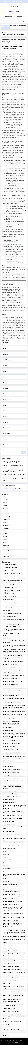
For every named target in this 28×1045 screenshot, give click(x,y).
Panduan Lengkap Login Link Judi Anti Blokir (13, 769)
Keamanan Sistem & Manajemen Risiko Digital (13, 702)
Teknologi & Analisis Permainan (10, 945)
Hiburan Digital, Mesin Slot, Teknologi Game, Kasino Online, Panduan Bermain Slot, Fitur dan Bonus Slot (13, 657)
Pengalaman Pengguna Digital (9, 802)
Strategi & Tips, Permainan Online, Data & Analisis (14, 917)
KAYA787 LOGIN (17, 244)
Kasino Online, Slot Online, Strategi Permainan (13, 675)
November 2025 (6, 519)
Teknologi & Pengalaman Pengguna (11, 966)
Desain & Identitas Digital (8, 587)
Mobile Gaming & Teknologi (9, 746)
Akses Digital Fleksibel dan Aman (10, 567)
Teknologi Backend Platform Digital (11, 978)
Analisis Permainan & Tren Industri (10, 576)
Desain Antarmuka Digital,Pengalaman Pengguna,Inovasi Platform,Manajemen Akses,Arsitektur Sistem (11, 592)
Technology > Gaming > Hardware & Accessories (14, 939)
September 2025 (6, 525)
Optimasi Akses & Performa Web (10, 749)
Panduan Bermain (7, 763)
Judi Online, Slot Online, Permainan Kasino (12, 672)
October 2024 (6, 556)
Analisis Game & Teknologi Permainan (11, 573)
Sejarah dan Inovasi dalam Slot (10, 848)
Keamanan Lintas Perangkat (9, 692)
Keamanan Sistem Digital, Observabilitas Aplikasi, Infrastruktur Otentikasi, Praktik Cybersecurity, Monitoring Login (14, 707)
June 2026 (5, 499)
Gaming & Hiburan (7, 638)
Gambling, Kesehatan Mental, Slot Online (12, 613)
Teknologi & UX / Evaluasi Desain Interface (12, 969)
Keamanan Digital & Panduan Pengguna (11, 690)
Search (4, 450)
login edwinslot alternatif (8, 730)
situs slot (5, 365)
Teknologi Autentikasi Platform (10, 975)
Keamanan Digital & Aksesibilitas (10, 684)
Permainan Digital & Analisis (9, 824)
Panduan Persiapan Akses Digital (10, 794)
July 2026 (5, 496)
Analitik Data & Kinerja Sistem (9, 584)
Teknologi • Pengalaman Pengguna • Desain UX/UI (14, 972)
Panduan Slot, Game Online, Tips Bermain (12, 796)
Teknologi (5, 942)
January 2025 (6, 548)
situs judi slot (6, 854)
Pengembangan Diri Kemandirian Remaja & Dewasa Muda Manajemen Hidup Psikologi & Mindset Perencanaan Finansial (14, 807)
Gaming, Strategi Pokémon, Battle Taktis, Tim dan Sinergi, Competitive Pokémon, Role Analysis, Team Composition (14, 651)
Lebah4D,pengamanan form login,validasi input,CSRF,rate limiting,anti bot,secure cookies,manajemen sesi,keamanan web (12, 723)
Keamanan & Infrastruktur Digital (10, 678)
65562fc (5, 51)
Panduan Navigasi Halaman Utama (10, 778)
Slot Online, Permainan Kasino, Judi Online (12, 901)
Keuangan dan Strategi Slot (9, 718)
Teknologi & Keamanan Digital (9, 958)
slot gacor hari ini (7, 399)
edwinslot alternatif (7, 607)
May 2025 (5, 536)
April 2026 (5, 505)
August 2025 (5, 528)
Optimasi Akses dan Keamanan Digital (11, 752)
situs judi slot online (7, 860)
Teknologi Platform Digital (9, 1008)
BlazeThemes (15, 1042)
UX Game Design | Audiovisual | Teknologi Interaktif (14, 1029)
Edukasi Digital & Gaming (8, 599)
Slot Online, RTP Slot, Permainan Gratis (11, 904)
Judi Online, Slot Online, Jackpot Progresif (12, 670)
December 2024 (6, 550)
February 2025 (6, 545)
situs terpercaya (6, 422)
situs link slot (6, 388)
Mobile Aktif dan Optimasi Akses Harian (12, 743)
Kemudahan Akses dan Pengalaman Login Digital (14, 711)
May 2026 (5, 502)
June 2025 (5, 533)
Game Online (6, 622)
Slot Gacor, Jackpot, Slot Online (10, 884)
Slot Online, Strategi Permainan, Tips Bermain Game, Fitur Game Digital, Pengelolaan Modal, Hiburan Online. (13, 909)
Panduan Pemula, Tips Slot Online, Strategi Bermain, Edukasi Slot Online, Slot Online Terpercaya (12, 787)
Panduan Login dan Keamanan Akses (11, 772)
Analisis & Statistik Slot (8, 570)
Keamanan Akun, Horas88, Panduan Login (12, 681)
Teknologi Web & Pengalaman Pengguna (12, 1014)
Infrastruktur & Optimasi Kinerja (10, 664)
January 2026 (6, 514)
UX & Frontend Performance (9, 1027)
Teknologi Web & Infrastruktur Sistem (11, 1011)
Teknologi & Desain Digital (9, 948)
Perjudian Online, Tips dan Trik (9, 821)
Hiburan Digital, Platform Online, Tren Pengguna (13, 661)
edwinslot (5, 605)
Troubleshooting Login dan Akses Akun (12, 1021)
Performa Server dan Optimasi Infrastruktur (12, 815)
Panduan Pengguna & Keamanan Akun (11, 791)
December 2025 (6, 516)
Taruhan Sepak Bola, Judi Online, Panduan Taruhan (14, 936)
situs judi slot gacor (7, 857)
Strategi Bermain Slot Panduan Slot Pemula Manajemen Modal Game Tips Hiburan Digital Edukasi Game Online (13, 925)
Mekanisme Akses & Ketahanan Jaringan (12, 740)
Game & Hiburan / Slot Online (9, 616)
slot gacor (5, 371)
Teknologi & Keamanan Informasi (10, 961)
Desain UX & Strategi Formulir (9, 596)
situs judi (5, 851)
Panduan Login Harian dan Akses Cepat (12, 775)
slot (4, 871)
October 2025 (6, 522)
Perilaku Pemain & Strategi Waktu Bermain (12, 818)
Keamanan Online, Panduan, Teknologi (11, 695)
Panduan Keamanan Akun (8, 766)
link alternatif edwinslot (8, 727)
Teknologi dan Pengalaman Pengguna (11, 980)
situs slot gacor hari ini (8, 433)
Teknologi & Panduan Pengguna (10, 963)
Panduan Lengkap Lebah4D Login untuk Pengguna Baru (13, 1)
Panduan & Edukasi (7, 760)
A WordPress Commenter (9, 488)
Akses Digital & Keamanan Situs (10, 564)
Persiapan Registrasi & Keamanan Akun (12, 845)
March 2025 (5, 542)
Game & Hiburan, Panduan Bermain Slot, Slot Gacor (14, 619)
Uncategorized (6, 1024)
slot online (5, 887)
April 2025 (5, 539)
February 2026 (6, 511)
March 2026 (5, 508)
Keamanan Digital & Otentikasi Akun (11, 687)
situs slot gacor (6, 410)
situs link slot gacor (7, 360)
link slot (4, 382)
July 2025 (5, 531)
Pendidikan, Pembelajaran (8, 799)
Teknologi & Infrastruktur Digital (10, 950)
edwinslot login (6, 610)
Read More (4, 342)
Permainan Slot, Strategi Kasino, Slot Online (13, 843)
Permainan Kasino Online (8, 831)
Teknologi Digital (6, 983)
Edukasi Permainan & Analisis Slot (10, 602)
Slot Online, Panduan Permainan (10, 898)
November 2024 (6, 553)
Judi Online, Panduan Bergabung (10, 667)
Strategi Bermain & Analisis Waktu (10, 920)
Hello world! (19, 488)
